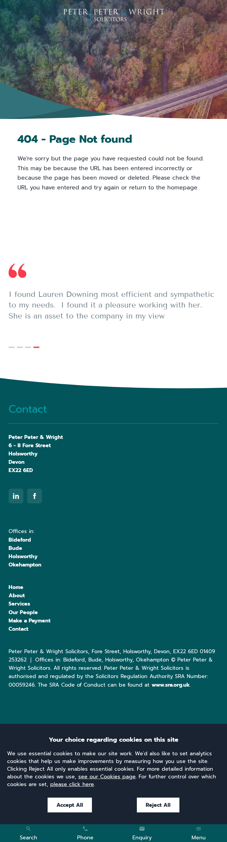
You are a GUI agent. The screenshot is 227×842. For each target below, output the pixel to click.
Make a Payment (30, 620)
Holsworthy (23, 556)
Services (19, 604)
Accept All (69, 805)
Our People (23, 612)
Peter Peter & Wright (36, 437)
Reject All (158, 805)
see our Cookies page (107, 776)
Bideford (20, 540)
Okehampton (25, 565)
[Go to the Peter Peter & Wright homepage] (113, 14)
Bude (15, 548)
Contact (18, 629)
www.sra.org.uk (171, 685)
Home (16, 587)
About (17, 595)
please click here (72, 784)
